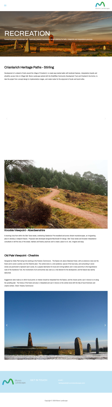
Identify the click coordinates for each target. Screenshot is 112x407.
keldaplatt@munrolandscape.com (72, 383)
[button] (6, 118)
